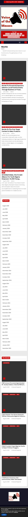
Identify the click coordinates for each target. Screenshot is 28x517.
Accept (4, 514)
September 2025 (6, 241)
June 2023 (5, 329)
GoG (18, 33)
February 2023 (6, 342)
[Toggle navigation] (19, 42)
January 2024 (6, 306)
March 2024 (5, 300)
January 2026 (6, 228)
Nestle (3, 83)
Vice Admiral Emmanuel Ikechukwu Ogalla (12, 35)
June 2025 (5, 251)
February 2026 (6, 225)
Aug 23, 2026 (6, 418)
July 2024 (4, 287)
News (21, 83)
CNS (23, 35)
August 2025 (5, 244)
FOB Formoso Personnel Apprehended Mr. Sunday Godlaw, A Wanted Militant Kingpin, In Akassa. (13, 384)
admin (12, 91)
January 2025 (6, 267)
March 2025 (5, 261)
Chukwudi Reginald (16, 387)
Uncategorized (6, 362)
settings (16, 512)
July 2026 (4, 209)
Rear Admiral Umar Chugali (13, 37)
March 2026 (5, 222)
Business (4, 170)
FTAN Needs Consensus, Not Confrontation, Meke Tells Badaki (12, 478)
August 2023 (5, 322)
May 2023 (4, 332)
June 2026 (5, 212)
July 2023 (4, 325)
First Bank (8, 33)
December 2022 (6, 348)
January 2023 (6, 345)
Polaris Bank (13, 33)
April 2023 (5, 335)
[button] (22, 42)
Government (9, 83)
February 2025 (6, 264)
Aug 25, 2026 (6, 387)
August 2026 (5, 206)
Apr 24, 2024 (6, 133)
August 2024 (5, 283)
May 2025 (5, 254)
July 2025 (4, 248)
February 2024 (6, 303)
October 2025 (6, 238)
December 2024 (6, 270)
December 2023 (6, 309)
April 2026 (5, 219)
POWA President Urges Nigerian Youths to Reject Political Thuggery (13, 447)
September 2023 (6, 319)
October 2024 (6, 277)
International (15, 83)
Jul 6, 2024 (6, 91)
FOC (21, 33)
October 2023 (6, 316)
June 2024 (5, 290)
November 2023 (6, 312)
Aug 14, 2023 (6, 181)
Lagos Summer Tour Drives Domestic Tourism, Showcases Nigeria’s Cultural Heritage (13, 416)
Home (2, 49)
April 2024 (5, 296)
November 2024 (6, 274)
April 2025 (5, 257)
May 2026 (5, 215)
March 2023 (5, 338)
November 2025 (6, 235)
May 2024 (5, 293)
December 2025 (6, 231)
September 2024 (7, 280)
